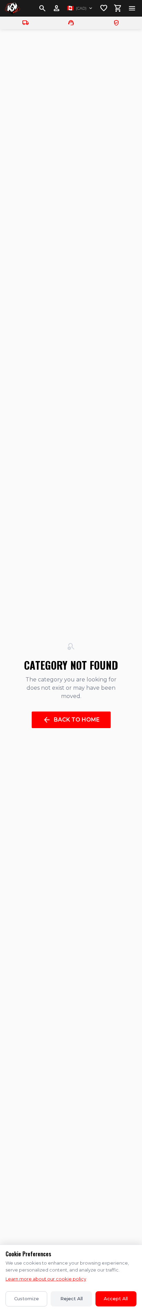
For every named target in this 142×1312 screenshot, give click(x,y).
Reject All (71, 1298)
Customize (26, 1298)
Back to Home (71, 720)
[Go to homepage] (12, 8)
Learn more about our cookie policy (46, 1279)
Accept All (116, 1298)
